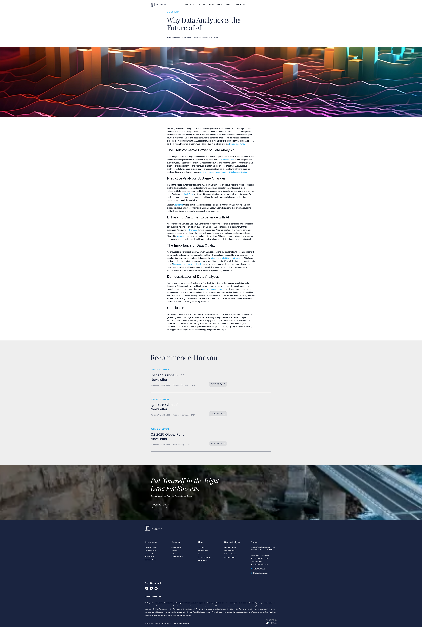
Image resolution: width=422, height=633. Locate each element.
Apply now (267, 4)
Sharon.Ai (193, 230)
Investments (189, 4)
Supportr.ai (181, 236)
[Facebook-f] (146, 588)
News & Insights (215, 4)
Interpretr (179, 205)
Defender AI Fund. (237, 144)
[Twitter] (151, 588)
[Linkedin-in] (156, 588)
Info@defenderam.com (261, 573)
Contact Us (240, 4)
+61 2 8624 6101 (259, 569)
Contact (254, 542)
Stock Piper (188, 194)
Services (201, 4)
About (228, 4)
